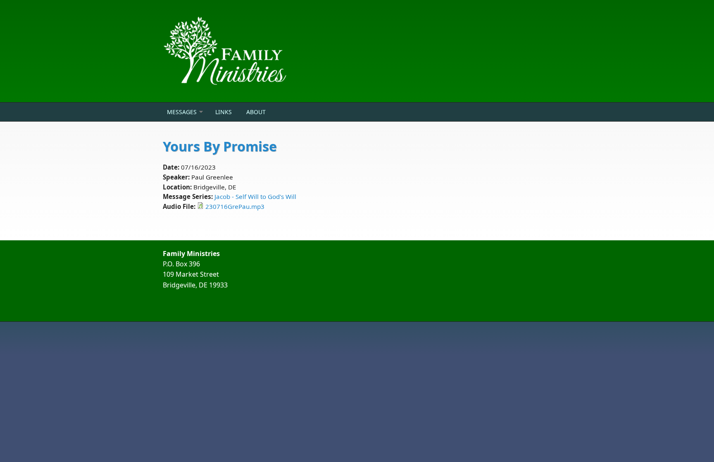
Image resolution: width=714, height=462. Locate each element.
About (256, 112)
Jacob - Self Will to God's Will (255, 196)
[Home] (291, 51)
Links (223, 112)
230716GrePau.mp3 (234, 206)
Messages (182, 112)
